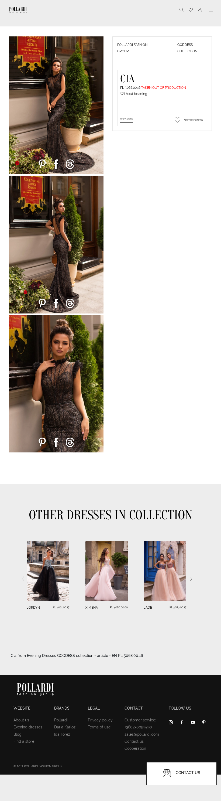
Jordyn (33, 607)
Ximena (91, 607)
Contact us (134, 741)
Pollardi (61, 720)
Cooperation (135, 748)
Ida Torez (62, 734)
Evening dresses (27, 727)
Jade (148, 607)
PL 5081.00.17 (61, 607)
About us (21, 720)
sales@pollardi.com (142, 734)
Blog (17, 734)
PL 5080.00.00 (119, 607)
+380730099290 (138, 727)
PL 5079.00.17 (178, 607)
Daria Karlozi (65, 727)
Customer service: (140, 720)
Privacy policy (100, 720)
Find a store (126, 119)
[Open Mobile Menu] (211, 10)
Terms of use (99, 727)
